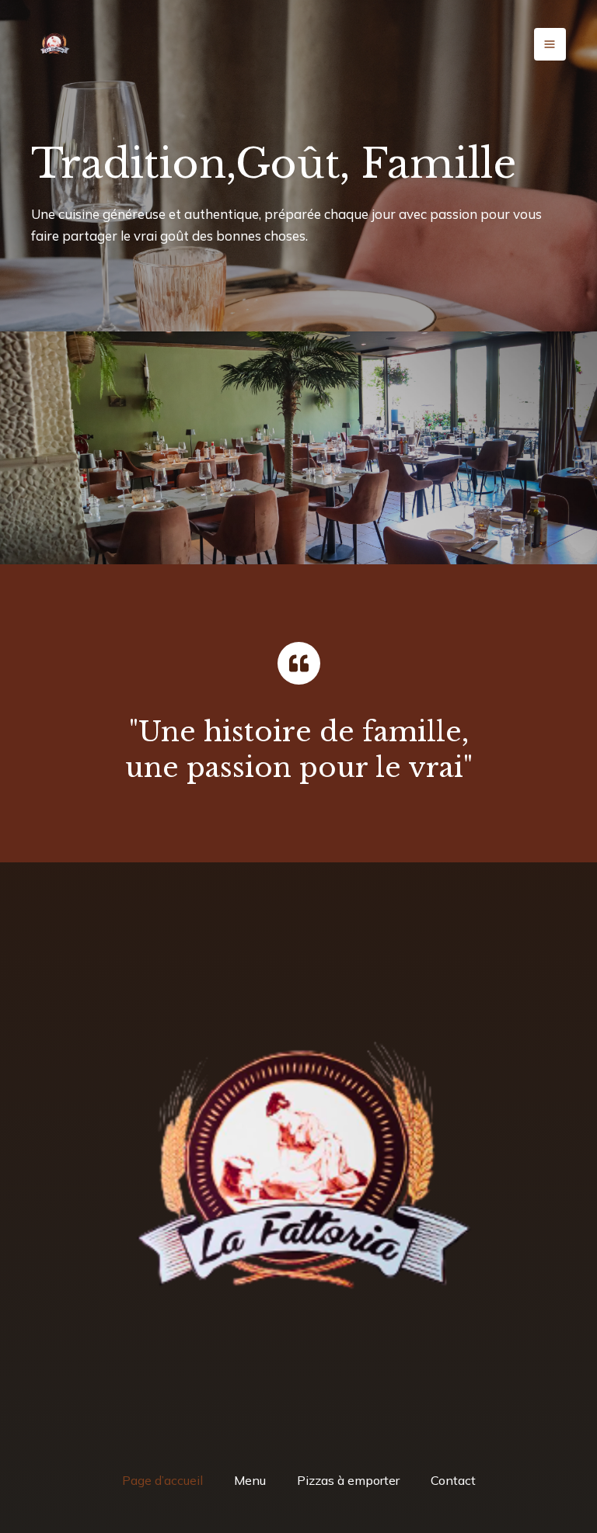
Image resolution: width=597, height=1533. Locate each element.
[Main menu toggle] (550, 44)
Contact (453, 1480)
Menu (250, 1480)
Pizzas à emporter (348, 1480)
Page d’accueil (162, 1480)
